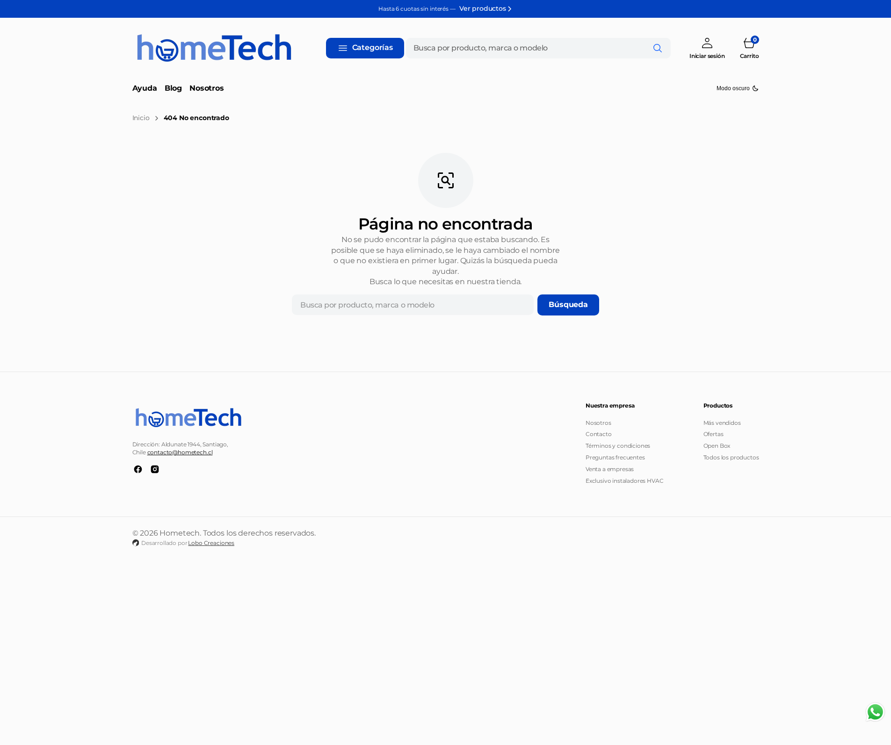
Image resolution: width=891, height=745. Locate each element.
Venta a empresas (610, 469)
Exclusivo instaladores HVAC (625, 480)
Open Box (717, 445)
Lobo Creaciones (211, 542)
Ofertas (713, 433)
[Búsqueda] (657, 48)
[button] (707, 48)
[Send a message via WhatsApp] (875, 712)
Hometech (179, 533)
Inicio (141, 118)
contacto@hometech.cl (180, 452)
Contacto (599, 433)
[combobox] (538, 48)
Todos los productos (731, 457)
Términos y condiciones (618, 445)
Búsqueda (568, 304)
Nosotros (598, 422)
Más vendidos (722, 422)
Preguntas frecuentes (615, 457)
